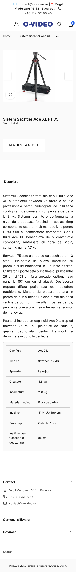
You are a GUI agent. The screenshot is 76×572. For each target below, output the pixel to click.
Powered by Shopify (57, 566)
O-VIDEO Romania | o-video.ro (32, 566)
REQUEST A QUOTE (24, 145)
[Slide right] (68, 76)
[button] (5, 24)
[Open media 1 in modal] (38, 76)
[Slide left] (7, 76)
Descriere (11, 182)
